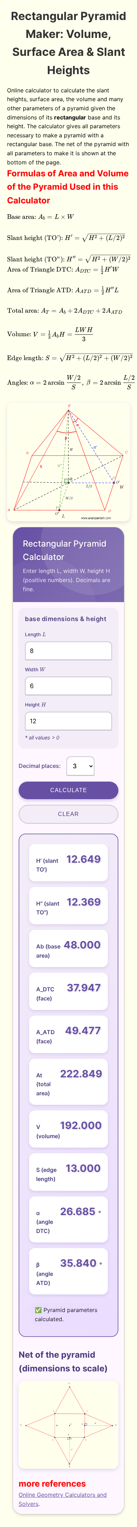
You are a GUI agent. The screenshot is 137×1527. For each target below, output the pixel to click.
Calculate (68, 790)
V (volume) (46, 1131)
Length (35, 634)
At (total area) (43, 1084)
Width (35, 669)
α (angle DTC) (44, 1221)
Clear (68, 814)
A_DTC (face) (45, 994)
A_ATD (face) (45, 1037)
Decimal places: (40, 765)
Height (35, 704)
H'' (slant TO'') (47, 908)
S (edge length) (46, 1174)
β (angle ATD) (44, 1273)
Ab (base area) (48, 951)
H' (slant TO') (47, 865)
